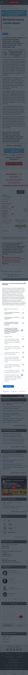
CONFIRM (8, 386)
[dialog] (14, 337)
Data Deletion (6, 391)
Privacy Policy (22, 391)
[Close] (25, 283)
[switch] (22, 313)
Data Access (14, 391)
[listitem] (14, 309)
